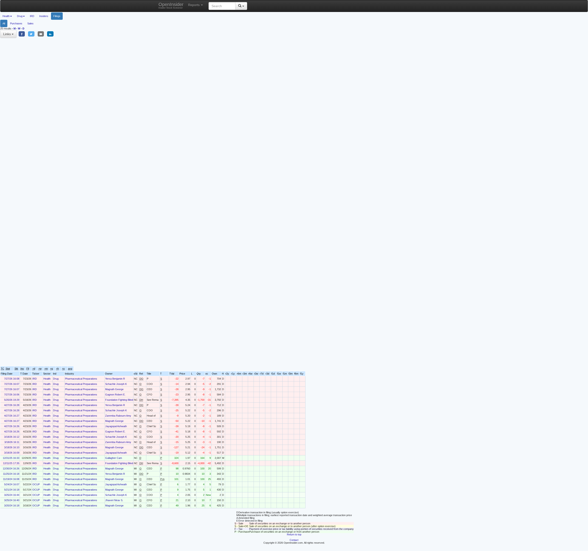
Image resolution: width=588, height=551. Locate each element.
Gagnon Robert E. (115, 394)
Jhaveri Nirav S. (114, 500)
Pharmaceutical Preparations (81, 378)
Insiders (43, 16)
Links (7, 34)
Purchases (16, 23)
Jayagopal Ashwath (116, 426)
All (4, 23)
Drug (56, 378)
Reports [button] (194, 5)
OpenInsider (171, 5)
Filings (56, 16)
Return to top (294, 534)
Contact (294, 540)
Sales (30, 23)
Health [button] (6, 16)
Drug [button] (20, 16)
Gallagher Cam (113, 458)
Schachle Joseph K (116, 384)
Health (47, 378)
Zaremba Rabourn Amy (118, 415)
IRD (32, 16)
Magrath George (114, 389)
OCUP (36, 484)
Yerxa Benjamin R (115, 378)
